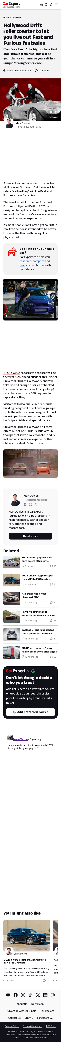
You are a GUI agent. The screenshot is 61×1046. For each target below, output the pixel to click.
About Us (22, 1003)
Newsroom (37, 1003)
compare (38, 261)
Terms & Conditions (32, 1026)
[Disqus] (30, 775)
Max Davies (23, 123)
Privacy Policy (12, 1026)
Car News (16, 17)
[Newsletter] (41, 4)
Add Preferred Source (32, 712)
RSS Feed (51, 1026)
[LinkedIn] (45, 995)
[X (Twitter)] (38, 995)
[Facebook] (16, 995)
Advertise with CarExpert (21, 1010)
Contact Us (14, 1017)
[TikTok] (30, 995)
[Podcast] (53, 995)
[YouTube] (8, 995)
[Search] (46, 4)
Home (6, 17)
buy (22, 265)
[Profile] (51, 4)
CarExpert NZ (45, 1017)
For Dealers (47, 1010)
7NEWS (29, 1017)
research (25, 261)
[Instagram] (23, 995)
